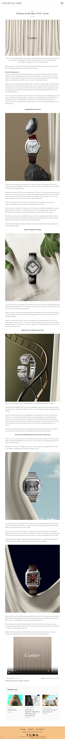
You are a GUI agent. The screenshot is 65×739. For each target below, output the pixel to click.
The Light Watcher (12, 710)
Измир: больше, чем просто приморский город (49, 711)
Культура (11, 708)
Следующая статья (52, 678)
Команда (23, 729)
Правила (31, 729)
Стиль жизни (29, 708)
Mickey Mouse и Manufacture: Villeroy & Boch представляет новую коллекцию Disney (32, 712)
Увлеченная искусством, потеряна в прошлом (17, 681)
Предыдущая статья (13, 678)
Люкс (32, 11)
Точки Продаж (40, 729)
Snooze (43, 678)
